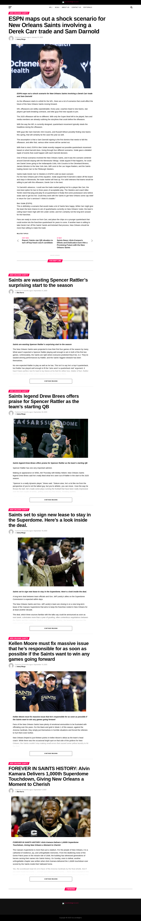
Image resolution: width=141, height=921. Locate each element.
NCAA (57, 7)
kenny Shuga (21, 39)
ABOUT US (65, 7)
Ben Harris (20, 292)
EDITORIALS (87, 7)
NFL (50, 7)
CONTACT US (76, 7)
